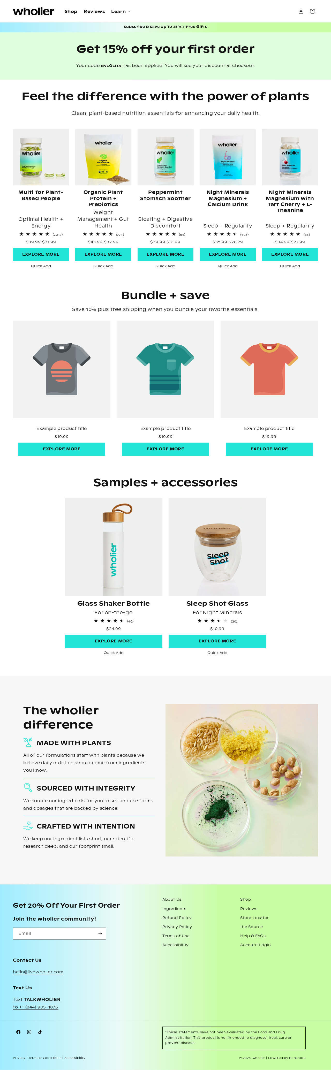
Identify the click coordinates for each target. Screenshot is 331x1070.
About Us (172, 899)
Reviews (248, 909)
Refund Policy (177, 918)
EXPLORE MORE (41, 254)
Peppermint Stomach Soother (165, 195)
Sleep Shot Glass (217, 604)
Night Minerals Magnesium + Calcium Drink (228, 198)
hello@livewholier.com (38, 972)
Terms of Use (176, 936)
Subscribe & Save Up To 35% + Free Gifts (165, 27)
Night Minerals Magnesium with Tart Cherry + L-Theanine (290, 201)
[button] (120, 11)
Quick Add (41, 266)
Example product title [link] (61, 429)
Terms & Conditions (45, 1058)
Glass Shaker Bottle (113, 604)
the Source (251, 927)
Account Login (255, 945)
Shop (245, 899)
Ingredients (174, 909)
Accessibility (175, 945)
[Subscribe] (100, 934)
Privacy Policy (177, 927)
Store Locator (254, 918)
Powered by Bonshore (287, 1058)
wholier (259, 1058)
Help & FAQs (253, 936)
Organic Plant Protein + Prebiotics (103, 198)
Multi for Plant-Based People (41, 195)
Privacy (19, 1058)
